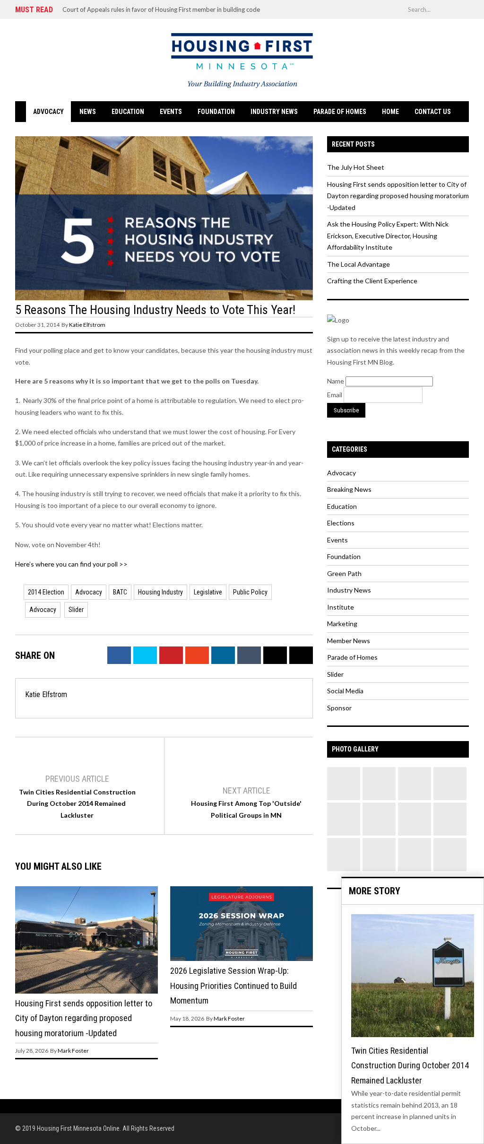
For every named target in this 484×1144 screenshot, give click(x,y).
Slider (76, 609)
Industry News (274, 111)
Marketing (342, 624)
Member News (348, 641)
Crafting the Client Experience (372, 281)
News (87, 111)
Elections (340, 523)
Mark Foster (73, 1050)
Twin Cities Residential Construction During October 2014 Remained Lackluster (77, 803)
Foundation (216, 111)
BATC (120, 592)
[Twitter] (340, 9)
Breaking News (349, 489)
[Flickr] (368, 9)
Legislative (208, 592)
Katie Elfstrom (87, 324)
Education (128, 111)
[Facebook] (354, 9)
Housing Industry (160, 592)
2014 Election (46, 592)
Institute (340, 607)
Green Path (344, 573)
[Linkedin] (396, 9)
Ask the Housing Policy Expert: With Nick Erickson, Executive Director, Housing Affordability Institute (388, 235)
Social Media (345, 691)
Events (171, 111)
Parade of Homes (339, 111)
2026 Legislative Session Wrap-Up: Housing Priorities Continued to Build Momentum (233, 985)
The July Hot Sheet (355, 167)
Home (390, 111)
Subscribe (346, 410)
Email (335, 395)
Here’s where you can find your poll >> (71, 564)
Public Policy (250, 592)
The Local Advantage (358, 264)
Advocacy (48, 111)
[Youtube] (382, 9)
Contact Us (433, 111)
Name (336, 381)
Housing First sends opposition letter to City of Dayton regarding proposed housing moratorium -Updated (83, 1018)
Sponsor (339, 708)
